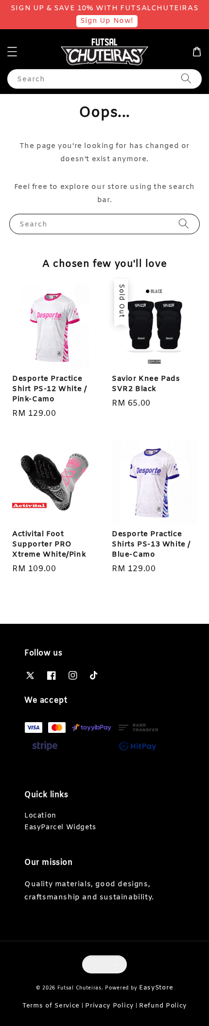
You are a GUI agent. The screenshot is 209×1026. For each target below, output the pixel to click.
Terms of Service (51, 1006)
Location (40, 816)
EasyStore (156, 988)
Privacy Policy (109, 1006)
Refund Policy (163, 1006)
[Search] (186, 78)
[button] (12, 51)
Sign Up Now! (107, 21)
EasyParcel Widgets (60, 827)
